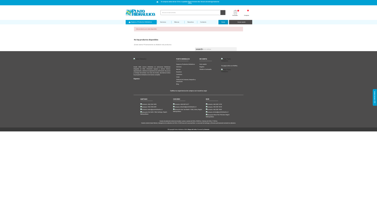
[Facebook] (138, 82)
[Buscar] (222, 12)
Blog (177, 84)
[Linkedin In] (146, 82)
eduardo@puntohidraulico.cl (188, 107)
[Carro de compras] (246, 12)
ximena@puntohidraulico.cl (220, 112)
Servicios (178, 67)
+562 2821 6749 (217, 104)
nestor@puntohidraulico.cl (154, 109)
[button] (141, 22)
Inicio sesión (203, 64)
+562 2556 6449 (151, 107)
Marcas (178, 69)
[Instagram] (135, 82)
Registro (201, 67)
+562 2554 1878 (151, 104)
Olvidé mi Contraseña (205, 69)
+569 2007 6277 (184, 104)
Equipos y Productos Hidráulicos (185, 64)
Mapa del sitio (192, 129)
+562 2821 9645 (217, 109)
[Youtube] (142, 82)
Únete (178, 77)
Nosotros (179, 72)
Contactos (179, 74)
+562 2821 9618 (217, 107)
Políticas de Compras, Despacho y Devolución (186, 80)
